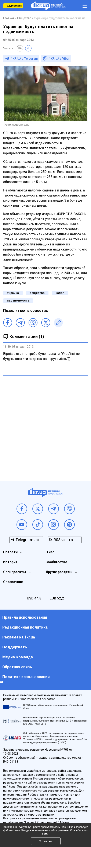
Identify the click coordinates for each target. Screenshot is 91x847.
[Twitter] (45, 322)
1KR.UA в (24, 58)
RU (28, 48)
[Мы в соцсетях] (22, 509)
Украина (13, 293)
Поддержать (13, 5)
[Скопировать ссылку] (58, 322)
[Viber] (33, 322)
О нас (50, 552)
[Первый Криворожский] (48, 5)
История (10, 562)
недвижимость (18, 300)
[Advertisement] (45, 425)
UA (20, 48)
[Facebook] (7, 322)
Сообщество (56, 562)
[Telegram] (20, 322)
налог (59, 293)
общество (37, 293)
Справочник (13, 582)
